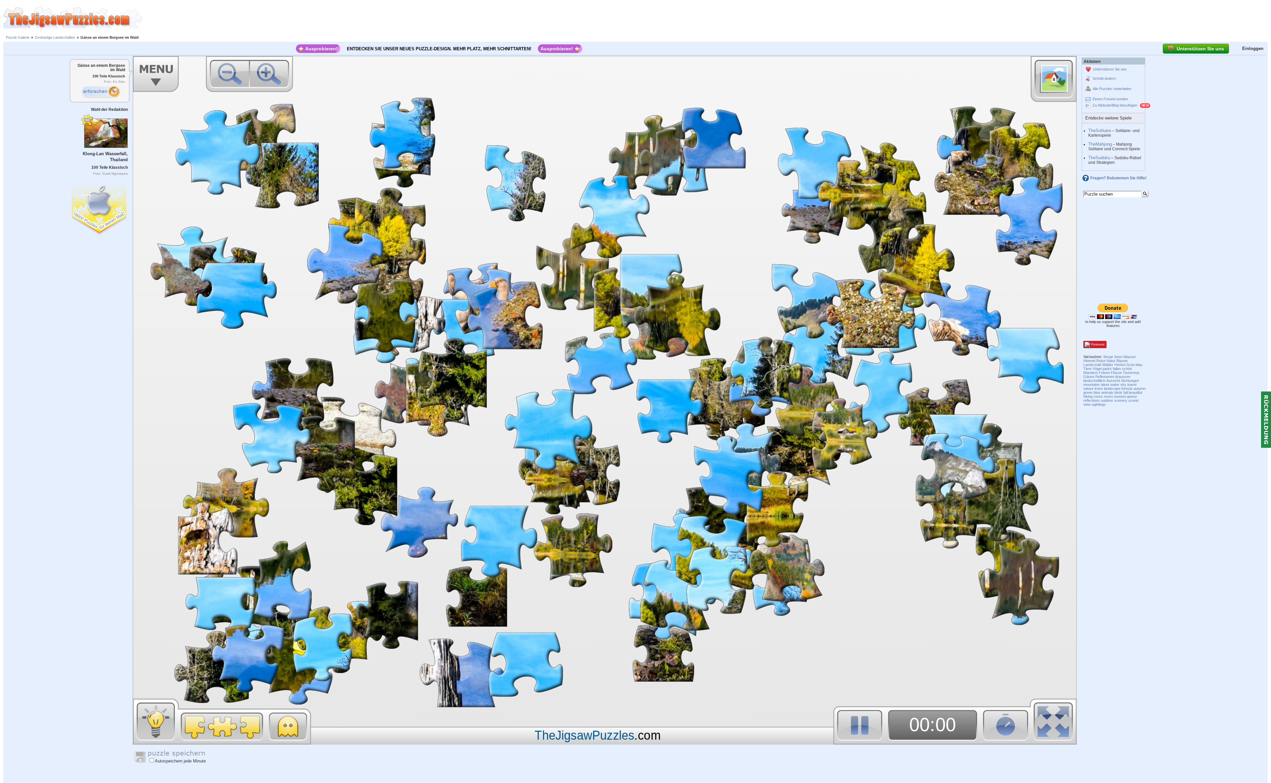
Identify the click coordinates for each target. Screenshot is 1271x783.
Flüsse (1116, 373)
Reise (1101, 361)
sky (1123, 385)
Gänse (1088, 377)
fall (1125, 392)
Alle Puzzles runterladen (1112, 89)
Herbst (1119, 365)
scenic (1133, 400)
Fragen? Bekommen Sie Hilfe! (1118, 178)
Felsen (1104, 373)
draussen (1122, 377)
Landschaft (1092, 365)
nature (1088, 389)
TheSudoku (1099, 157)
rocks (1098, 396)
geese (1132, 396)
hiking (1088, 396)
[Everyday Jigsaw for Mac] (99, 208)
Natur (1110, 361)
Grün (1130, 365)
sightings (1099, 404)
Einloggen (1252, 48)
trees (1099, 389)
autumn (1140, 389)
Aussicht (1113, 381)
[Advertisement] (706, 18)
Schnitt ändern (1104, 78)
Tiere (1087, 369)
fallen (1117, 369)
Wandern (1090, 373)
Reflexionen (1104, 377)
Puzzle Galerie (17, 37)
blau (1139, 365)
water (1114, 385)
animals (1107, 392)
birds (1118, 392)
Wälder (1107, 365)
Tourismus (1131, 373)
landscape (1112, 389)
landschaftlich (1094, 381)
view (1087, 404)
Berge (1108, 357)
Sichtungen (1130, 381)
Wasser (1129, 357)
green (1088, 392)
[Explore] (100, 91)
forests (1127, 389)
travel (1131, 385)
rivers (1108, 396)
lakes (1105, 385)
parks (1107, 369)
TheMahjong (1100, 144)
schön (1127, 369)
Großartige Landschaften (55, 37)
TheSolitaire (1099, 130)
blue (1097, 392)
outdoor (1107, 400)
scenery (1120, 400)
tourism (1120, 396)
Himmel (1089, 361)
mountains (1091, 385)
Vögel (1097, 369)
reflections (1091, 400)
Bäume (1122, 361)
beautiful (1135, 392)
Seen (1118, 357)
